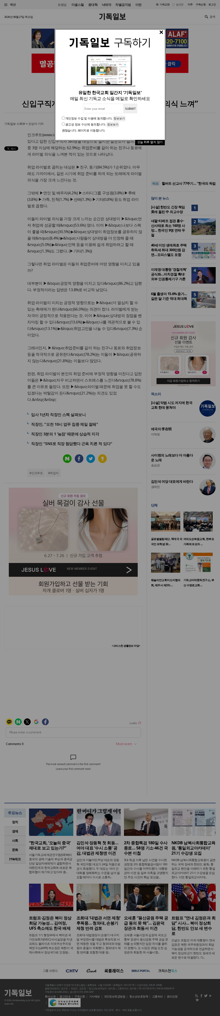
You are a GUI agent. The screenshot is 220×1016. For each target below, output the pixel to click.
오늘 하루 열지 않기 (150, 142)
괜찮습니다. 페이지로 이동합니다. (83, 130)
